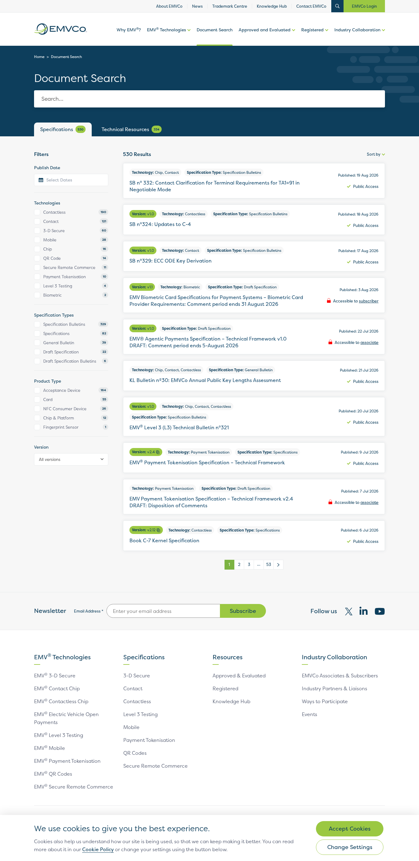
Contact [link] (132, 688)
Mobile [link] (131, 727)
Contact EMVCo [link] (311, 6)
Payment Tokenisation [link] (149, 740)
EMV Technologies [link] (166, 30)
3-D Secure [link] (136, 675)
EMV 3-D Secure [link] (54, 675)
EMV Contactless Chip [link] (61, 701)
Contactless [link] (137, 701)
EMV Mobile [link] (49, 748)
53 (268, 564)
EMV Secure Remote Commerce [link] (73, 786)
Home (39, 56)
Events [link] (309, 714)
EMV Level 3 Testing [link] (58, 735)
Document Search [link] (215, 30)
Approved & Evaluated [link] (239, 675)
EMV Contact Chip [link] (57, 688)
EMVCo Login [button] (364, 6)
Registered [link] (312, 30)
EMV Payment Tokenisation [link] (67, 761)
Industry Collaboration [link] (357, 30)
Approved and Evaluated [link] (264, 30)
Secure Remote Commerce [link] (155, 765)
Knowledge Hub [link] (272, 6)
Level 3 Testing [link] (140, 714)
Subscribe (243, 611)
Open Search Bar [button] (337, 6)
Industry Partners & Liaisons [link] (334, 688)
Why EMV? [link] (129, 30)
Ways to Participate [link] (325, 701)
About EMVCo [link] (169, 6)
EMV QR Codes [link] (53, 773)
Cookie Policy (98, 849)
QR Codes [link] (135, 753)
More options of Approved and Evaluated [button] (292, 36)
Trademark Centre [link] (229, 6)
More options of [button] (188, 36)
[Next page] (278, 565)
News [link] (197, 6)
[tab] (63, 129)
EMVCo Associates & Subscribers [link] (340, 675)
